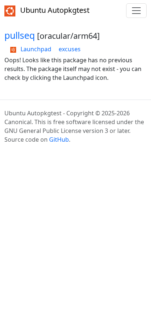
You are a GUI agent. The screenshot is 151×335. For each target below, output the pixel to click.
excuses (70, 49)
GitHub (59, 139)
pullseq (19, 35)
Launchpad (35, 49)
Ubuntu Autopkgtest (53, 10)
